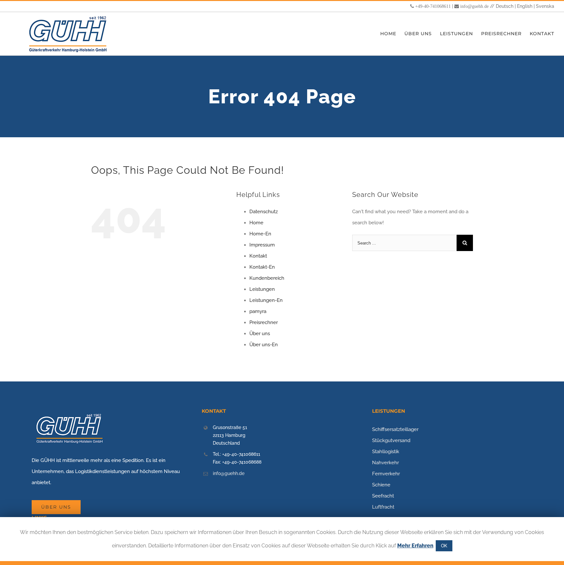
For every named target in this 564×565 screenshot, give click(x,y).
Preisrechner (263, 322)
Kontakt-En (262, 267)
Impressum (262, 245)
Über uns (259, 333)
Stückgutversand (391, 440)
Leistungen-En (266, 300)
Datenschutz (263, 212)
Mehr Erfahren (415, 546)
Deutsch (504, 6)
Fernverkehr (386, 474)
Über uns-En (263, 345)
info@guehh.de (474, 6)
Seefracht (383, 496)
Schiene (381, 485)
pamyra (257, 311)
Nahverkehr (385, 463)
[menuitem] (392, 33)
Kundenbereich (266, 278)
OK (444, 545)
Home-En (260, 234)
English (524, 6)
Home (256, 223)
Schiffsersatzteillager (395, 429)
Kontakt (258, 256)
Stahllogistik (385, 451)
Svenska (545, 6)
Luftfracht (383, 507)
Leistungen (262, 289)
